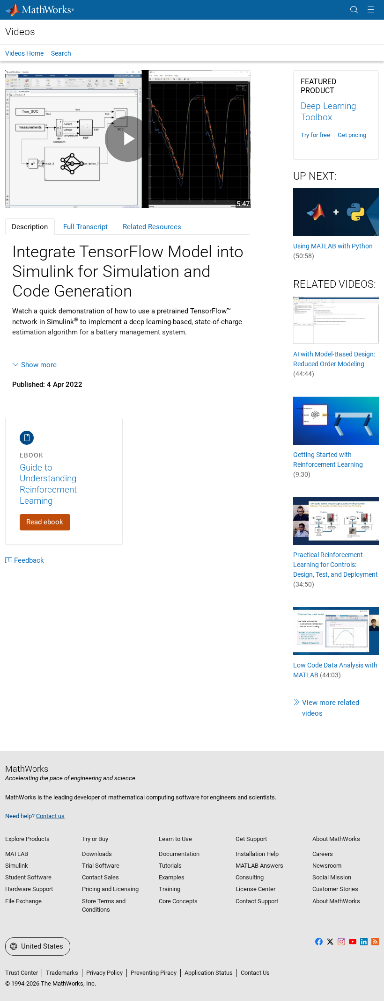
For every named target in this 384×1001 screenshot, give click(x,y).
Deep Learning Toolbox (328, 112)
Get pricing (352, 134)
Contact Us (255, 972)
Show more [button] (39, 365)
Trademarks (62, 972)
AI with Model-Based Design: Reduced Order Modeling (334, 363)
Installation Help (257, 853)
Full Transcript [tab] (85, 227)
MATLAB (16, 853)
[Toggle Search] (354, 10)
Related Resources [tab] (152, 227)
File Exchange (23, 901)
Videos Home (24, 53)
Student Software (28, 877)
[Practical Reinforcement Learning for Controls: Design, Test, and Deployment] (336, 520)
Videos (20, 31)
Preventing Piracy (154, 972)
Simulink (16, 865)
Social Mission (331, 877)
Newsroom (326, 865)
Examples (172, 877)
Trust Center (21, 972)
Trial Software (100, 865)
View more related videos (330, 708)
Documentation (179, 853)
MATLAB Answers (259, 865)
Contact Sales (100, 877)
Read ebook (44, 522)
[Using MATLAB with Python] (336, 211)
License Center (255, 888)
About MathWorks (336, 901)
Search (61, 53)
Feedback (29, 560)
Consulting (250, 877)
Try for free (315, 134)
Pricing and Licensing (110, 888)
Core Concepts (178, 901)
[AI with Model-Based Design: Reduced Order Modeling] (336, 320)
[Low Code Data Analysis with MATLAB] (336, 630)
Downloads (97, 853)
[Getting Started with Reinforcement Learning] (336, 420)
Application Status (209, 972)
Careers (322, 853)
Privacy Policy (104, 972)
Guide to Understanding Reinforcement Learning (48, 484)
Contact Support (257, 901)
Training (169, 888)
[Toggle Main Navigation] (370, 10)
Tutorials (170, 865)
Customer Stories (335, 888)
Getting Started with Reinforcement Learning (328, 464)
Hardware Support (29, 888)
